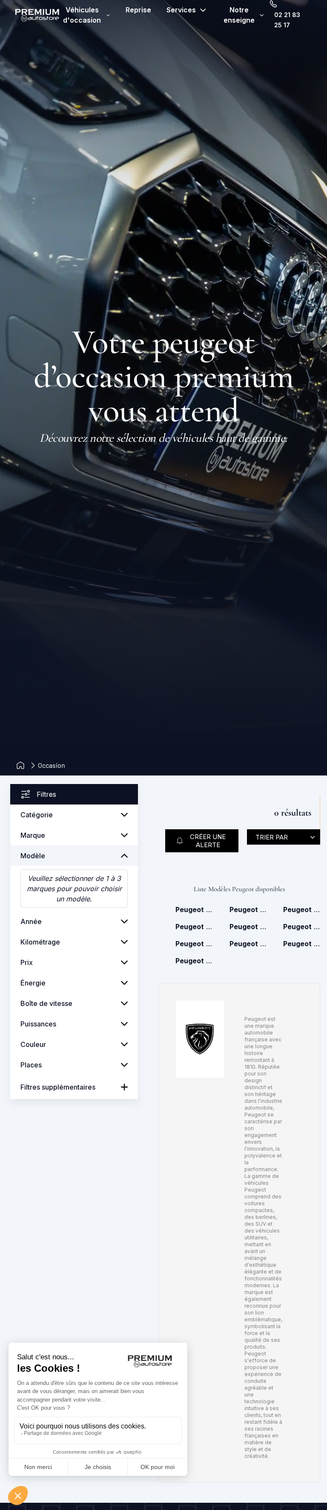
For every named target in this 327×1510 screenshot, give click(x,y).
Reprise (138, 10)
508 (301, 943)
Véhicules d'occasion (82, 15)
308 (193, 926)
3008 (301, 909)
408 (193, 943)
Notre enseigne (239, 15)
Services (181, 10)
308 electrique (248, 926)
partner (193, 960)
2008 (193, 909)
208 (248, 909)
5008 (248, 943)
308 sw (301, 926)
